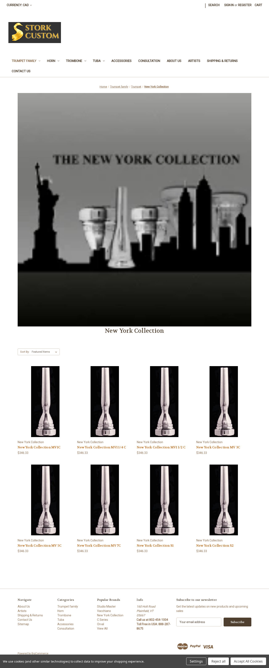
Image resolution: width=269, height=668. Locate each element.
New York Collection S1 (155, 546)
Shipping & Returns (222, 61)
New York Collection (110, 615)
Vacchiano (104, 611)
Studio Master (106, 606)
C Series (102, 619)
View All (102, 628)
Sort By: (24, 351)
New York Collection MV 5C (39, 546)
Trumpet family (24, 61)
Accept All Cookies (248, 661)
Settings (196, 661)
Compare (43, 401)
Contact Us (21, 71)
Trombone (74, 61)
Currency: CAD (18, 5)
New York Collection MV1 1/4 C (101, 447)
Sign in (229, 5)
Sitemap (23, 624)
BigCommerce (40, 653)
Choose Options (45, 409)
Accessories (121, 61)
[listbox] (45, 352)
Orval (100, 624)
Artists (194, 61)
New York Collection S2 (215, 546)
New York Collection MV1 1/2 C (161, 447)
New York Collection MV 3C (218, 447)
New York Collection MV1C (39, 447)
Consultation (149, 61)
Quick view (41, 394)
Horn (51, 61)
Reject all (218, 661)
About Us (174, 61)
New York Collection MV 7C (99, 546)
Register (245, 5)
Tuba (97, 61)
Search (214, 5)
